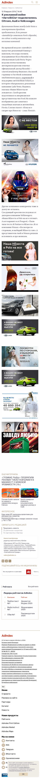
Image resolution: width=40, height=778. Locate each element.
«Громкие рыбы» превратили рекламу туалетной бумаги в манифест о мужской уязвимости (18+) (18, 481)
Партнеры (6, 702)
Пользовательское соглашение (12, 662)
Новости (11, 8)
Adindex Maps (7, 731)
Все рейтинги (33, 587)
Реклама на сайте (9, 698)
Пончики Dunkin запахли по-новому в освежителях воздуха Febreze (10, 502)
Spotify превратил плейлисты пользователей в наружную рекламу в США (28, 503)
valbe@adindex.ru (10, 555)
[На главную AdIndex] (20, 635)
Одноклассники (13, 758)
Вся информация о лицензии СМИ (12, 658)
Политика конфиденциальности (12, 660)
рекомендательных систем (17, 770)
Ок (23, 774)
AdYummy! (19, 8)
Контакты (10, 741)
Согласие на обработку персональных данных (17, 667)
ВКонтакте (10, 754)
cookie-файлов (24, 767)
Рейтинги (6, 719)
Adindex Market (8, 727)
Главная (4, 8)
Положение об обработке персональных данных (17, 664)
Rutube (9, 763)
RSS (7, 745)
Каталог (5, 706)
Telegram (10, 749)
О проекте (6, 694)
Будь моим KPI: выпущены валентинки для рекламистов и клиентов (17, 515)
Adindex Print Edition (11, 723)
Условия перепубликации (10, 642)
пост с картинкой (24, 77)
